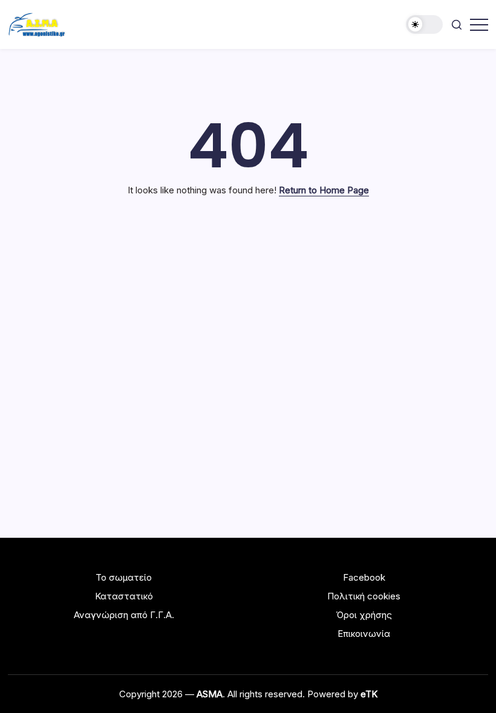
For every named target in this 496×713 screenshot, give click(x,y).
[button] (424, 24)
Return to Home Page (324, 190)
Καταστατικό (124, 596)
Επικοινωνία (364, 633)
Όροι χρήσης (364, 615)
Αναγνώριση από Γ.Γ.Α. (124, 615)
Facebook (364, 577)
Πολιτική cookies (363, 596)
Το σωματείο (124, 577)
